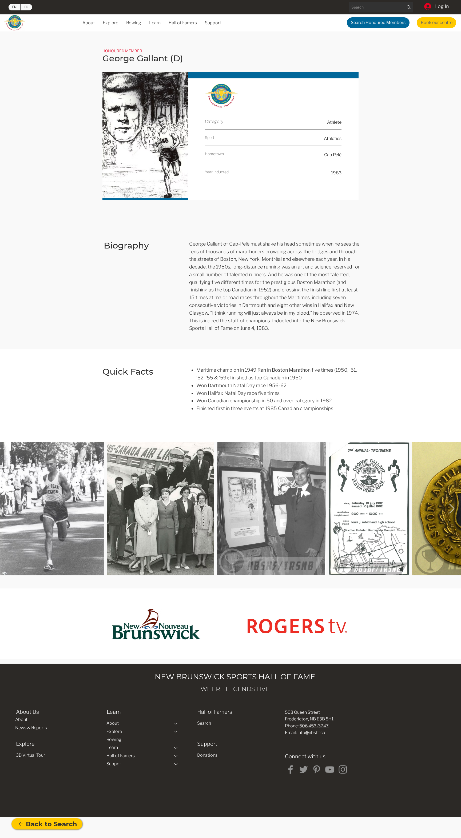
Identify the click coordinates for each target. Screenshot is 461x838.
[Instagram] (342, 769)
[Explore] (176, 732)
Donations (207, 755)
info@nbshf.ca (311, 732)
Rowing (113, 739)
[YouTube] (329, 769)
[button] (155, 23)
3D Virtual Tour (30, 755)
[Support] (176, 764)
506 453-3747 (314, 725)
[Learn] (176, 748)
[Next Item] (452, 509)
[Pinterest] (316, 769)
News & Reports (31, 727)
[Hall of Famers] (176, 756)
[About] (176, 723)
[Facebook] (290, 769)
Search (204, 723)
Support (114, 763)
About (21, 719)
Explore (114, 731)
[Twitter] (303, 769)
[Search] (408, 7)
